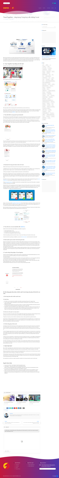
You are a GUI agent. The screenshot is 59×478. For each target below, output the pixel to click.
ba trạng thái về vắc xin (8, 182)
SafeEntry (23, 226)
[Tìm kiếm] (55, 8)
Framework (17, 464)
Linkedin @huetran (31, 466)
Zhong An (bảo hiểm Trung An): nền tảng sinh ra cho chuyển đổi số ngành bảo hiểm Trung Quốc (50, 146)
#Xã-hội (7, 410)
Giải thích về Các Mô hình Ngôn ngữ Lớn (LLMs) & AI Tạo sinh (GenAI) (50, 156)
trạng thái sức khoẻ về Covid (16, 203)
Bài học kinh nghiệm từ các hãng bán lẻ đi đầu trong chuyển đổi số (48, 57)
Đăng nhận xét (6, 409)
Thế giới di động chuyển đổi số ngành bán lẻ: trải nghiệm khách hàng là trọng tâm (50, 131)
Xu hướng (17, 466)
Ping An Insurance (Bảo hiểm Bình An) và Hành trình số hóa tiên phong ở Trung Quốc (50, 140)
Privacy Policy (17, 468)
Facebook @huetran (31, 464)
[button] (7, 408)
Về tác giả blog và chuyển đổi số (50, 135)
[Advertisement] (21, 29)
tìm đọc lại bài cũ (24, 236)
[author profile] (6, 415)
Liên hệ (16, 467)
